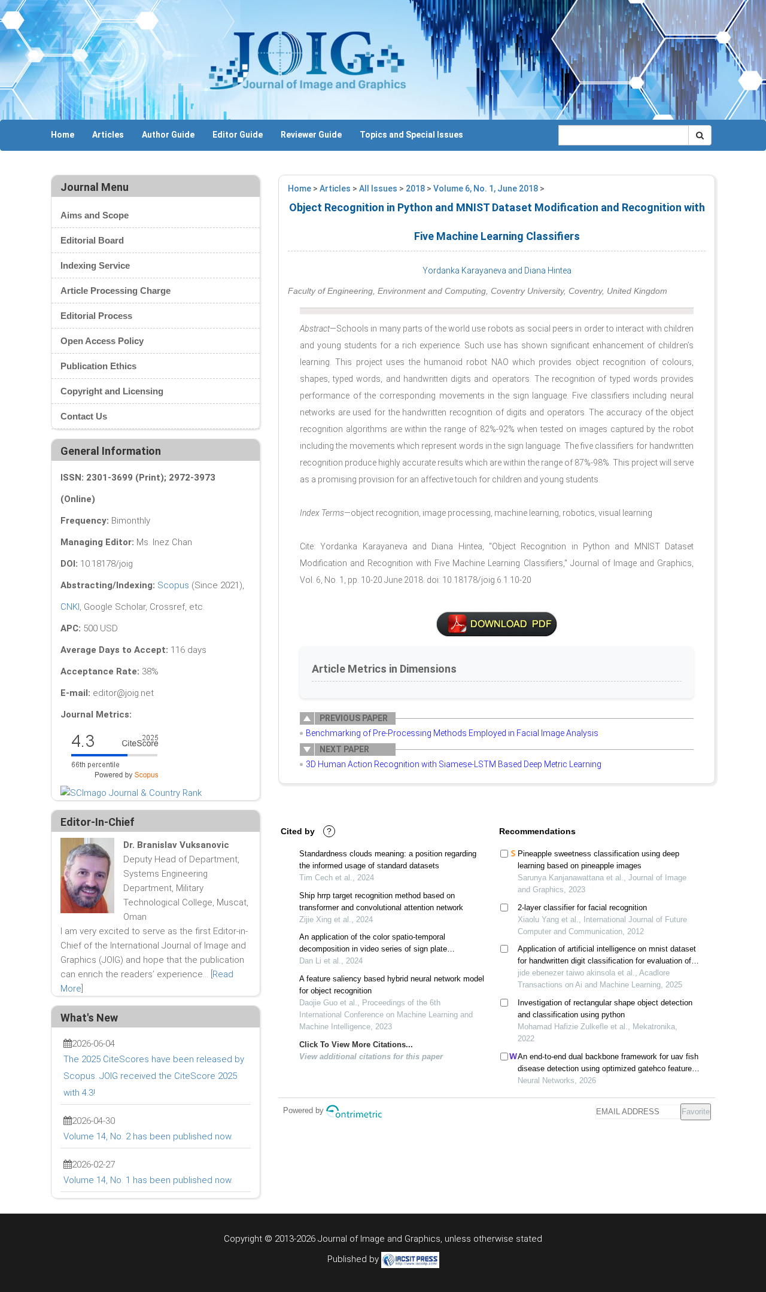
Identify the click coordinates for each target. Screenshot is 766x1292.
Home (62, 134)
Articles (108, 134)
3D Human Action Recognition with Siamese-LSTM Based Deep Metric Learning (453, 764)
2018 (415, 188)
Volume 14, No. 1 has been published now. (148, 1180)
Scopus (173, 585)
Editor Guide (237, 134)
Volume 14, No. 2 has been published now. (148, 1136)
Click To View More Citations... (356, 1044)
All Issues (378, 188)
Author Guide (168, 134)
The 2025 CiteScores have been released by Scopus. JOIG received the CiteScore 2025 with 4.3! (153, 1076)
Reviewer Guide (311, 134)
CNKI (70, 606)
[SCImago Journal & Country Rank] (131, 792)
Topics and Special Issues (411, 134)
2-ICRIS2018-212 (497, 624)
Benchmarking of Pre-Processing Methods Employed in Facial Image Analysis (452, 733)
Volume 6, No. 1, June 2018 (485, 188)
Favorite (696, 1111)
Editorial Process (96, 316)
